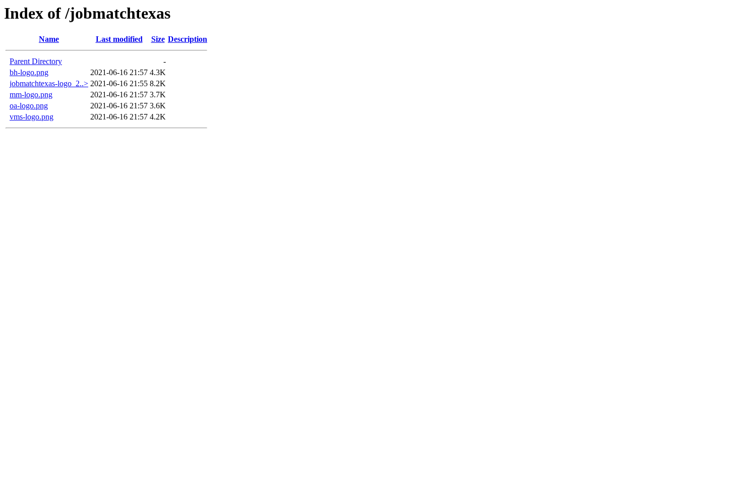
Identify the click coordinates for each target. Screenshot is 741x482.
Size (158, 39)
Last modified (119, 39)
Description (187, 39)
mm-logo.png (31, 94)
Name (49, 39)
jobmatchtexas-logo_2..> (49, 83)
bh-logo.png (29, 72)
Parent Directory (36, 61)
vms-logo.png (31, 116)
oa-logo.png (29, 105)
